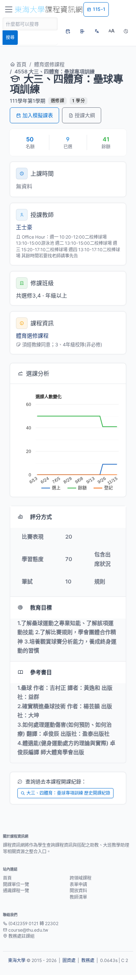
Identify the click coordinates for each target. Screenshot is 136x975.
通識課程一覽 (16, 890)
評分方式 (41, 516)
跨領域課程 (80, 878)
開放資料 (78, 890)
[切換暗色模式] (126, 31)
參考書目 (41, 672)
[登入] (82, 31)
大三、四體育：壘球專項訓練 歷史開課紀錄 (68, 793)
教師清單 (78, 897)
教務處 (87, 960)
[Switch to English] (97, 31)
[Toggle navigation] (9, 9)
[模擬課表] (68, 31)
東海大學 (16, 960)
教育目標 (41, 607)
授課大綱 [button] (85, 115)
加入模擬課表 (37, 115)
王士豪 (24, 227)
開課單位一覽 (16, 884)
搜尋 (10, 37)
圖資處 (68, 960)
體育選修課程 (49, 64)
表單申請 (78, 884)
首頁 (20, 64)
